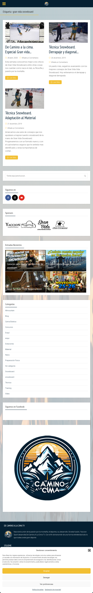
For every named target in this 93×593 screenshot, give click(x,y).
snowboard (9, 377)
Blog (7, 316)
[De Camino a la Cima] (46, 3)
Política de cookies (38, 589)
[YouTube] (22, 198)
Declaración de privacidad (53, 589)
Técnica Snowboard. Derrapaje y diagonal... (64, 49)
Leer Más (12, 78)
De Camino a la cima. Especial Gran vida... (19, 49)
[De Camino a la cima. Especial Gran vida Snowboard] (24, 32)
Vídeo (7, 394)
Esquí (7, 333)
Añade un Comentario (30, 58)
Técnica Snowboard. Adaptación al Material (20, 115)
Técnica (8, 383)
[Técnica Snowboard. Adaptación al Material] (24, 98)
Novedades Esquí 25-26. (59, 289)
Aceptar (46, 571)
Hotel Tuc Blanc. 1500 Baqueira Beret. (24, 289)
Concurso (9, 327)
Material (8, 349)
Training (8, 388)
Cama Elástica (10, 322)
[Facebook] (8, 198)
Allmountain (9, 311)
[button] (89, 550)
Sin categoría (10, 366)
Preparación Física (12, 360)
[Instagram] (15, 198)
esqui (7, 338)
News (7, 355)
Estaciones (9, 344)
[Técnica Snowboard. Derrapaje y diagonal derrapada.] (68, 32)
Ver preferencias (46, 584)
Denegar (46, 577)
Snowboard (9, 371)
